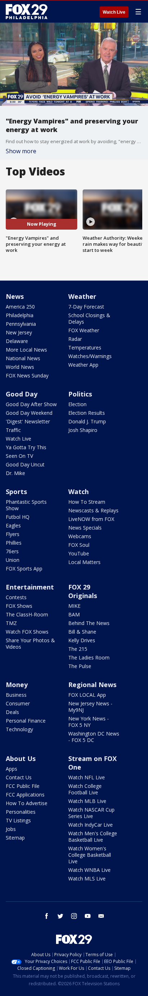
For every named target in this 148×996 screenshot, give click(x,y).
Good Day (21, 394)
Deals (12, 712)
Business (16, 694)
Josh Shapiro (82, 430)
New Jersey (19, 332)
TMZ (11, 623)
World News (20, 366)
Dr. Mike (15, 473)
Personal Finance (26, 720)
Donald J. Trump (87, 421)
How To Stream (86, 501)
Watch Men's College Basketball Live (92, 836)
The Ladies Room (89, 657)
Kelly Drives (81, 640)
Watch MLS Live (87, 878)
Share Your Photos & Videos (30, 643)
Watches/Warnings (90, 356)
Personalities (21, 811)
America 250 (20, 306)
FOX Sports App (24, 568)
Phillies (14, 542)
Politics (80, 394)
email (101, 916)
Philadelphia (19, 315)
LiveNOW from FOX (91, 519)
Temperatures (84, 347)
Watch (78, 491)
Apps (11, 768)
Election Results (86, 412)
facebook (46, 916)
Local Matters (84, 562)
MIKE (74, 605)
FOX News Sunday (27, 375)
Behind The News (89, 623)
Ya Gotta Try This (26, 447)
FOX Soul (78, 544)
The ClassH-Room (27, 614)
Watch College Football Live (85, 789)
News (15, 296)
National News (23, 358)
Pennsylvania (21, 323)
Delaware (17, 341)
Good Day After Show (31, 404)
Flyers (12, 534)
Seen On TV (19, 455)
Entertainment (30, 587)
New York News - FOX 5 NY (88, 721)
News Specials (85, 527)
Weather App (83, 364)
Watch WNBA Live (89, 869)
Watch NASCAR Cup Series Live (91, 812)
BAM (74, 614)
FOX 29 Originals (82, 591)
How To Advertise (26, 803)
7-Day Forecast (86, 306)
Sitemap (15, 837)
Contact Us (19, 777)
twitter (60, 916)
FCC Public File (23, 786)
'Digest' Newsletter (28, 421)
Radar (75, 338)
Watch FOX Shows (27, 631)
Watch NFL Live (86, 777)
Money (17, 684)
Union (12, 559)
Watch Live (114, 12)
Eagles (13, 525)
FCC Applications (25, 794)
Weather (82, 296)
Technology (19, 729)
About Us (21, 758)
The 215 (77, 648)
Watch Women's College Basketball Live (89, 855)
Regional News (92, 684)
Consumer (18, 703)
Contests (16, 597)
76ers (12, 551)
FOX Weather (83, 330)
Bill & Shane (82, 631)
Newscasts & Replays (93, 510)
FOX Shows (19, 605)
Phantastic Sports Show (26, 505)
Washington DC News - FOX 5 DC (93, 736)
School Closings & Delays (89, 318)
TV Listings (18, 820)
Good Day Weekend (29, 412)
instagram (74, 916)
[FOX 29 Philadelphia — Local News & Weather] (26, 11)
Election (77, 404)
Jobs (11, 829)
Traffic (13, 430)
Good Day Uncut (25, 464)
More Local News (26, 349)
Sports (16, 491)
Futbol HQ (17, 516)
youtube (87, 916)
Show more (21, 151)
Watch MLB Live (87, 801)
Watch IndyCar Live (90, 824)
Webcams (79, 536)
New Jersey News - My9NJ (90, 706)
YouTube (78, 553)
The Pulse (79, 666)
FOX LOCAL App (87, 694)
